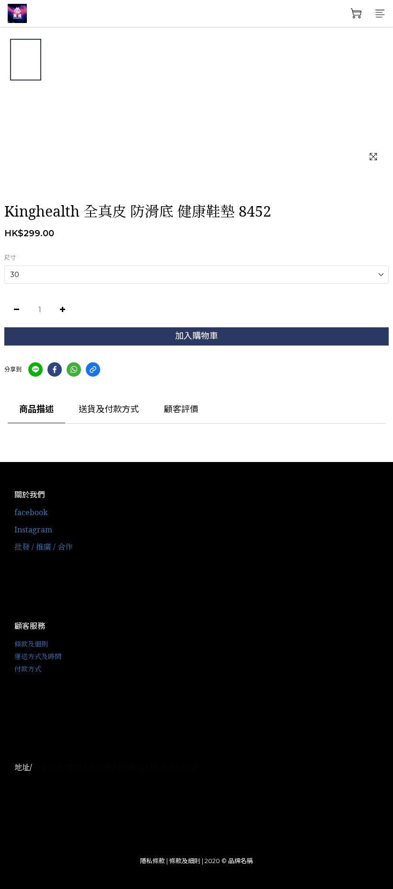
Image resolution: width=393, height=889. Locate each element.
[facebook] (54, 369)
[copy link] (93, 369)
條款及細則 (31, 643)
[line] (35, 369)
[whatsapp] (74, 369)
